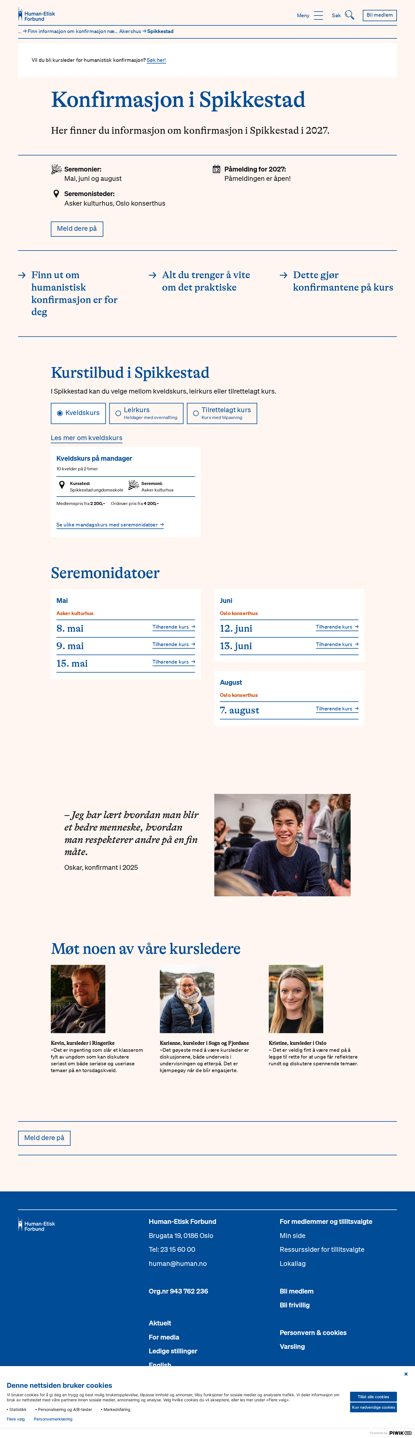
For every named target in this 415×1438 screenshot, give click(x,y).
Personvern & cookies (313, 1332)
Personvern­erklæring (53, 1419)
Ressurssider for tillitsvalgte (322, 1249)
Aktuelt (160, 1323)
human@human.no (178, 1263)
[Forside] (36, 14)
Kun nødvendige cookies (373, 1407)
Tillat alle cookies (373, 1396)
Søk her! (156, 60)
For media (164, 1337)
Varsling (292, 1346)
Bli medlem (297, 1291)
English (160, 1365)
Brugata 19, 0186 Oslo (181, 1235)
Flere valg (16, 1419)
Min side (292, 1235)
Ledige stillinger (173, 1351)
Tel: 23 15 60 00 (172, 1249)
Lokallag (293, 1263)
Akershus (131, 31)
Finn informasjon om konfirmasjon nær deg (78, 31)
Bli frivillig (295, 1305)
